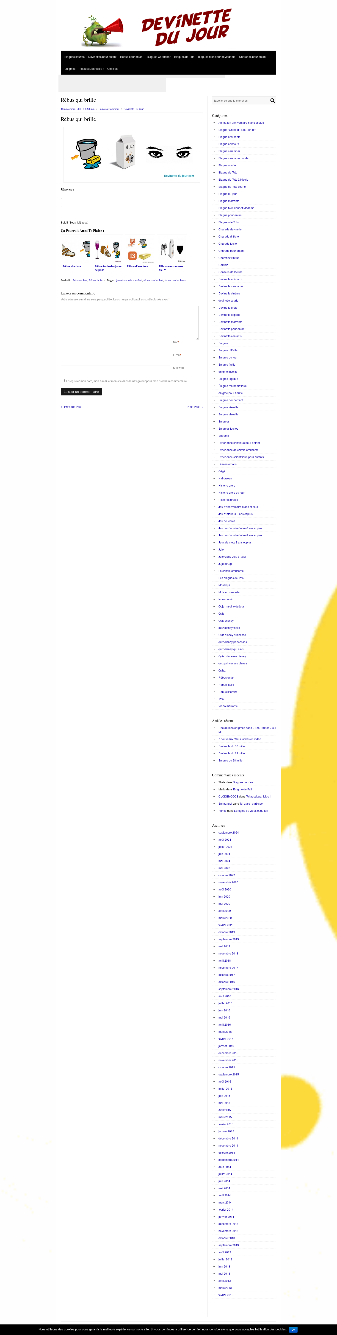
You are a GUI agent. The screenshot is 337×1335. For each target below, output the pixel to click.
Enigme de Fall (242, 789)
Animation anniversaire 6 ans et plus (241, 122)
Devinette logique (229, 314)
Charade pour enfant (231, 250)
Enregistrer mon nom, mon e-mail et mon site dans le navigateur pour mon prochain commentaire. (127, 381)
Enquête (223, 435)
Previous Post (71, 407)
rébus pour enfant (153, 280)
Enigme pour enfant (230, 400)
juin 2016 (224, 1010)
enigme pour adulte (230, 393)
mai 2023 (224, 868)
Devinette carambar (230, 286)
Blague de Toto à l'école (233, 179)
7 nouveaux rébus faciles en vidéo (239, 739)
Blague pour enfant (230, 215)
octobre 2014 (226, 1152)
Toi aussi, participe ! (91, 68)
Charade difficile (228, 236)
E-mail (177, 355)
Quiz (221, 613)
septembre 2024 (228, 832)
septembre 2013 (228, 1245)
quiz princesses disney (232, 663)
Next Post (195, 407)
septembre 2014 (228, 1159)
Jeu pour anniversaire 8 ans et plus (240, 535)
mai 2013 (224, 1273)
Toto (221, 699)
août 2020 (224, 889)
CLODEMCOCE (228, 796)
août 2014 (224, 1167)
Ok (293, 1329)
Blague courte (227, 165)
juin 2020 (224, 896)
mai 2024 (224, 861)
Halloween (225, 478)
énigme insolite (228, 371)
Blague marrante (228, 201)
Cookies (112, 68)
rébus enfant (135, 280)
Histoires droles (228, 499)
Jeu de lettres (226, 521)
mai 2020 (224, 903)
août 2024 (224, 839)
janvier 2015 (226, 1131)
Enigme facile (226, 364)
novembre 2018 (228, 953)
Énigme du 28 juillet (230, 760)
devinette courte (228, 300)
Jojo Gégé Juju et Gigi (232, 556)
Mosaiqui (224, 585)
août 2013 (224, 1252)
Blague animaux (228, 144)
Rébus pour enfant (131, 57)
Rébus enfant (79, 280)
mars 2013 (225, 1288)
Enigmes (69, 68)
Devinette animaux (230, 279)
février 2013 (225, 1295)
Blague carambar (229, 151)
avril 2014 (224, 1195)
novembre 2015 (228, 1060)
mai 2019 (224, 946)
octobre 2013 (226, 1238)
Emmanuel (225, 803)
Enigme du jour (228, 357)
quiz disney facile (229, 628)
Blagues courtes (74, 57)
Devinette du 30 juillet (232, 746)
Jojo (221, 549)
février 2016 (225, 1039)
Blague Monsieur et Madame (236, 208)
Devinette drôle (228, 307)
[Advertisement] (141, 76)
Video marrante (228, 706)
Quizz (222, 670)
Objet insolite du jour (231, 606)
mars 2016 (225, 1031)
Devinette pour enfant (231, 329)
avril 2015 (224, 1110)
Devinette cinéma (229, 293)
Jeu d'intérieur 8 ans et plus (235, 514)
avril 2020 (224, 910)
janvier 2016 (226, 1046)
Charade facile (227, 243)
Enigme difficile (228, 350)
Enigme (223, 343)
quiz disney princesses (232, 642)
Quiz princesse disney (232, 656)
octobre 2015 (226, 1067)
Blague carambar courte (233, 158)
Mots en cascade (229, 592)
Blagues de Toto (184, 57)
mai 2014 (224, 1188)
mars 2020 (225, 918)
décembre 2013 (228, 1224)
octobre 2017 (226, 975)
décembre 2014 (228, 1138)
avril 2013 (224, 1280)
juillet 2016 (225, 1003)
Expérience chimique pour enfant (239, 443)
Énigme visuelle (228, 407)
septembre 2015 (228, 1074)
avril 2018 (224, 960)
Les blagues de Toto (231, 578)
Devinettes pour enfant (102, 57)
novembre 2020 (228, 882)
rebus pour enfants (175, 280)
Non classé (225, 599)
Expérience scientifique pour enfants (241, 457)
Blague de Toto (227, 172)
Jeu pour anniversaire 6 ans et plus (240, 528)
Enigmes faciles (228, 428)
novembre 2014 (228, 1145)
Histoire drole (226, 485)
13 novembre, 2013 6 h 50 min (77, 109)
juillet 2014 (225, 1174)
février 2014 (225, 1209)
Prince (222, 810)
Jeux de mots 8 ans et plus (234, 542)
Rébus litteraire (228, 692)
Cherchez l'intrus (228, 258)
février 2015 (225, 1124)
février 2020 (225, 925)
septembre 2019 (228, 939)
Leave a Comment (109, 109)
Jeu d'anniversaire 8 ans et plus (238, 507)
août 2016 (224, 996)
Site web (178, 367)
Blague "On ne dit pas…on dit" (237, 130)
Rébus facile (95, 280)
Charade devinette (230, 229)
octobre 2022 (226, 875)
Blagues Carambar (159, 57)
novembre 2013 (228, 1231)
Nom (176, 342)
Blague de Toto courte (232, 186)
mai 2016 (224, 1017)
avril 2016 (224, 1024)
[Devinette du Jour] (168, 49)
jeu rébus (121, 280)
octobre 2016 (226, 982)
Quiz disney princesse (232, 635)
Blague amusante (229, 137)
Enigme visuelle (228, 414)
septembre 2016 (228, 989)
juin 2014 (224, 1181)
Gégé (221, 471)
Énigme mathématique (232, 386)
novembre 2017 (228, 967)
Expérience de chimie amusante (238, 450)
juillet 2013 (225, 1259)
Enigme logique (228, 379)
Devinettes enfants (230, 336)
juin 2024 (224, 854)
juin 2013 (224, 1266)
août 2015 (224, 1081)
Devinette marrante (230, 322)
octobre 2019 (226, 932)
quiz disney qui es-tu (231, 649)
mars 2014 (225, 1202)
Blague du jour (227, 194)
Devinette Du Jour (134, 109)
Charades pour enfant (252, 57)
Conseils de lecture (230, 272)
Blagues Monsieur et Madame (216, 57)
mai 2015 (224, 1103)
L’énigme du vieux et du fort (251, 810)
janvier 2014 (226, 1216)
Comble (223, 265)
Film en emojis (227, 464)
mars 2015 (225, 1117)
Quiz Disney (226, 620)
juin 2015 (224, 1095)
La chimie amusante (231, 571)
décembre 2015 (228, 1053)
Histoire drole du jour (231, 492)
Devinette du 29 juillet (232, 753)
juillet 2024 (225, 846)
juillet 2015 (225, 1088)
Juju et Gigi (225, 563)
